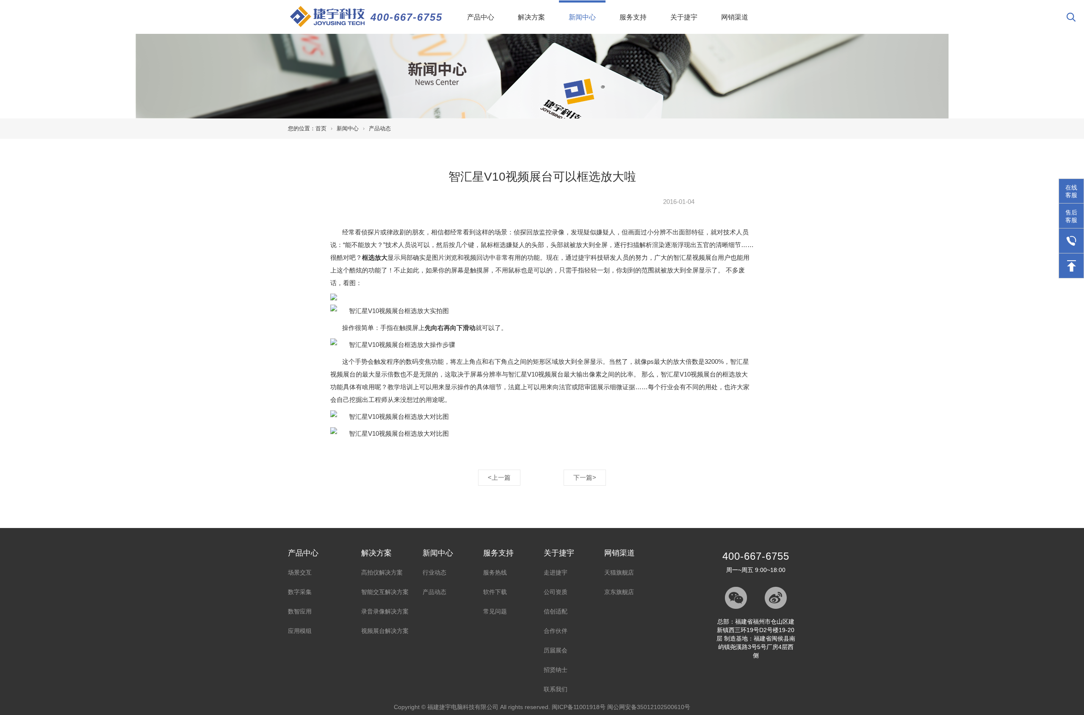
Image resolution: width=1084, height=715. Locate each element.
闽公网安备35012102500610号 (648, 707)
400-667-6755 (406, 17)
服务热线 (495, 572)
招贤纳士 (555, 669)
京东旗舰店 (619, 591)
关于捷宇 (683, 17)
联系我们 (555, 689)
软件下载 (495, 591)
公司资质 (555, 591)
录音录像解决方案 (385, 611)
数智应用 (300, 611)
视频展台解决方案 (385, 630)
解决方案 (531, 17)
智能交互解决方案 (385, 591)
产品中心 (480, 17)
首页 (320, 128)
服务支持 (633, 17)
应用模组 (300, 630)
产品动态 (380, 128)
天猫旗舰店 (619, 572)
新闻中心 (587, 17)
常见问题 (495, 611)
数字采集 (300, 591)
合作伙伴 (555, 630)
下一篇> (584, 477)
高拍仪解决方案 (382, 572)
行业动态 (434, 572)
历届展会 (555, 650)
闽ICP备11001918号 (579, 707)
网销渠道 (734, 17)
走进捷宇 (555, 572)
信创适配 (555, 611)
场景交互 (300, 572)
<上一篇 (499, 477)
